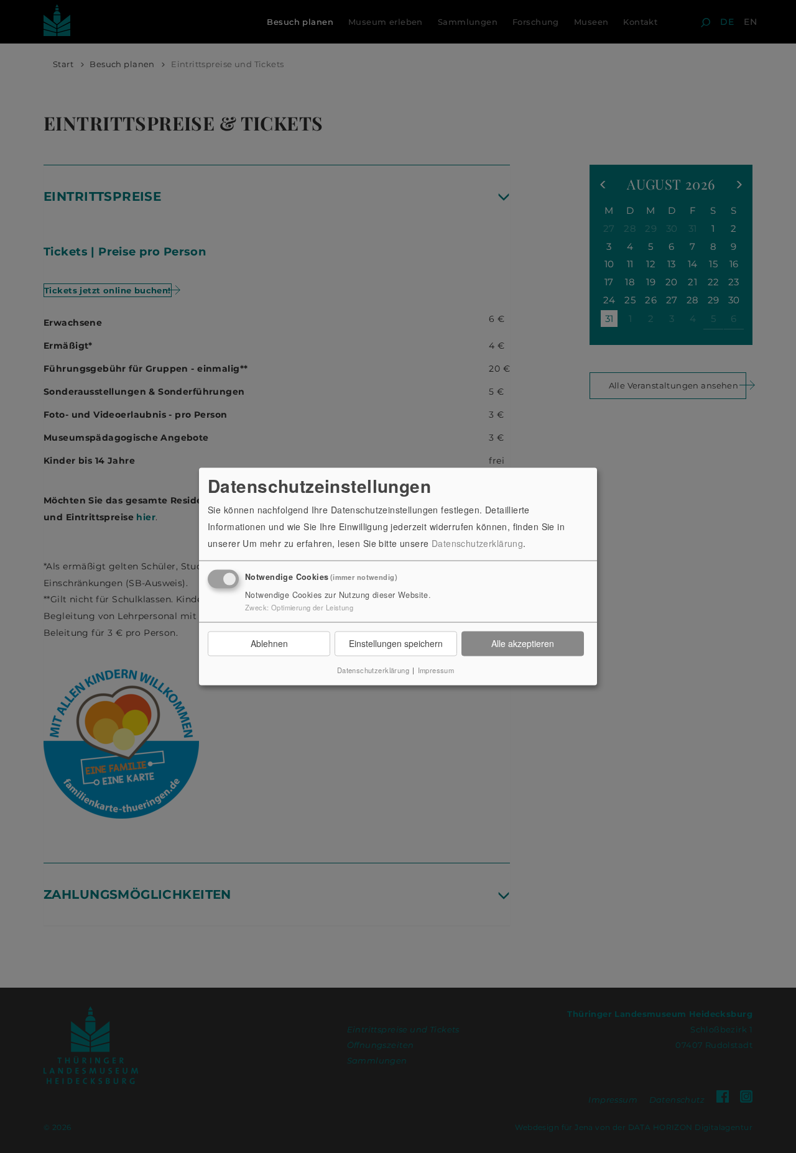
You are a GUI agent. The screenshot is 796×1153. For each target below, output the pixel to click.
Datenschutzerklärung (477, 543)
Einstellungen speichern (396, 643)
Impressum (436, 669)
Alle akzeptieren (522, 643)
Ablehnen (269, 643)
